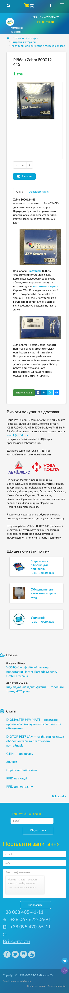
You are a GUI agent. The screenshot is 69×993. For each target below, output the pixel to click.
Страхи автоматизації (21, 770)
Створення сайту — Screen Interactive (46, 986)
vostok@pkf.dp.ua (17, 435)
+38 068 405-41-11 (23, 912)
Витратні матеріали (24, 42)
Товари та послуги (26, 38)
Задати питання (24, 393)
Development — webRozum (17, 981)
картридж (35, 271)
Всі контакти (16, 941)
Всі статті (58, 796)
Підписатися (38, 830)
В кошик (27, 176)
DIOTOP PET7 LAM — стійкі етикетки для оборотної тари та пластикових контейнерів (35, 741)
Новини (12, 655)
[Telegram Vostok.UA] (64, 960)
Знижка (11, 761)
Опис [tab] (19, 191)
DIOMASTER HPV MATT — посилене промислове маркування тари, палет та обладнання (33, 724)
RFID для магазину (19, 786)
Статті (11, 711)
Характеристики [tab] (39, 191)
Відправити (35, 905)
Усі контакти (45, 21)
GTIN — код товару (19, 753)
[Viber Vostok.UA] (64, 970)
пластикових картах (45, 286)
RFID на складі (16, 778)
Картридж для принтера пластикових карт (38, 46)
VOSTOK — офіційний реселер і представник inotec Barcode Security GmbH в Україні (31, 672)
